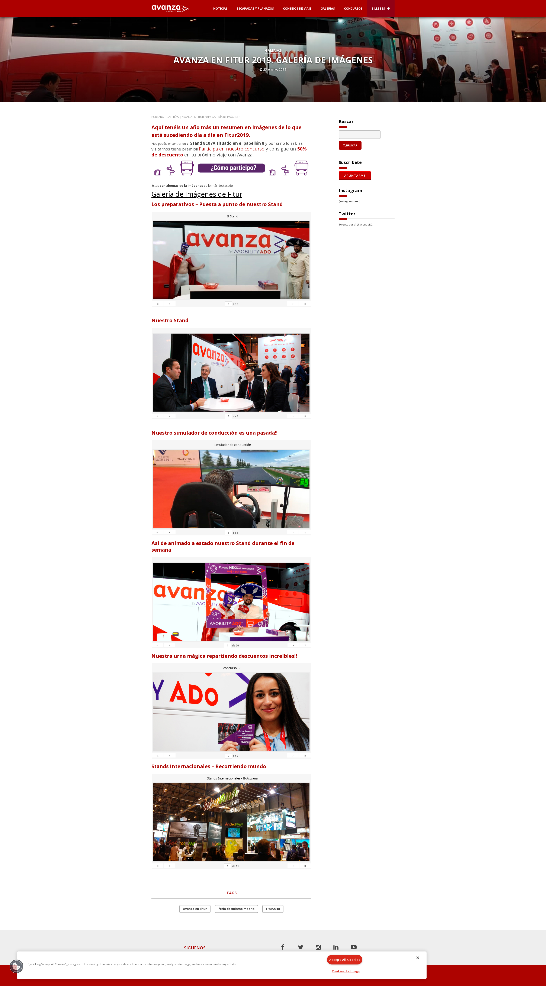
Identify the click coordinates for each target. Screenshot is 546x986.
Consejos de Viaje (297, 8)
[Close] (418, 958)
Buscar (351, 145)
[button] (16, 966)
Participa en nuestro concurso (231, 149)
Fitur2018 (273, 909)
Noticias (220, 8)
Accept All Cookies (344, 960)
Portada (157, 117)
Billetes (379, 8)
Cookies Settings (346, 971)
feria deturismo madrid (236, 909)
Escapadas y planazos (255, 8)
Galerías (328, 8)
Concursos (353, 8)
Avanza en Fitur (195, 909)
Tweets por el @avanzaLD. (356, 224)
